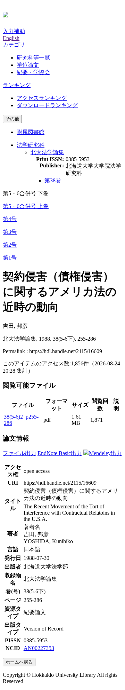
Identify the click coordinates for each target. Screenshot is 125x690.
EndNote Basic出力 (60, 453)
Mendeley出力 (105, 453)
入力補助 (14, 31)
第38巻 (52, 180)
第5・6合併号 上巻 (26, 206)
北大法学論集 (47, 152)
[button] (14, 45)
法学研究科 (30, 145)
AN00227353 (39, 648)
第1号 (10, 258)
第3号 (10, 232)
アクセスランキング (42, 98)
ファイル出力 (19, 453)
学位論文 (28, 65)
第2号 (10, 245)
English (11, 38)
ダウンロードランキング (47, 105)
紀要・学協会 (33, 72)
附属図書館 (30, 132)
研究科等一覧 (33, 58)
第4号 (10, 219)
